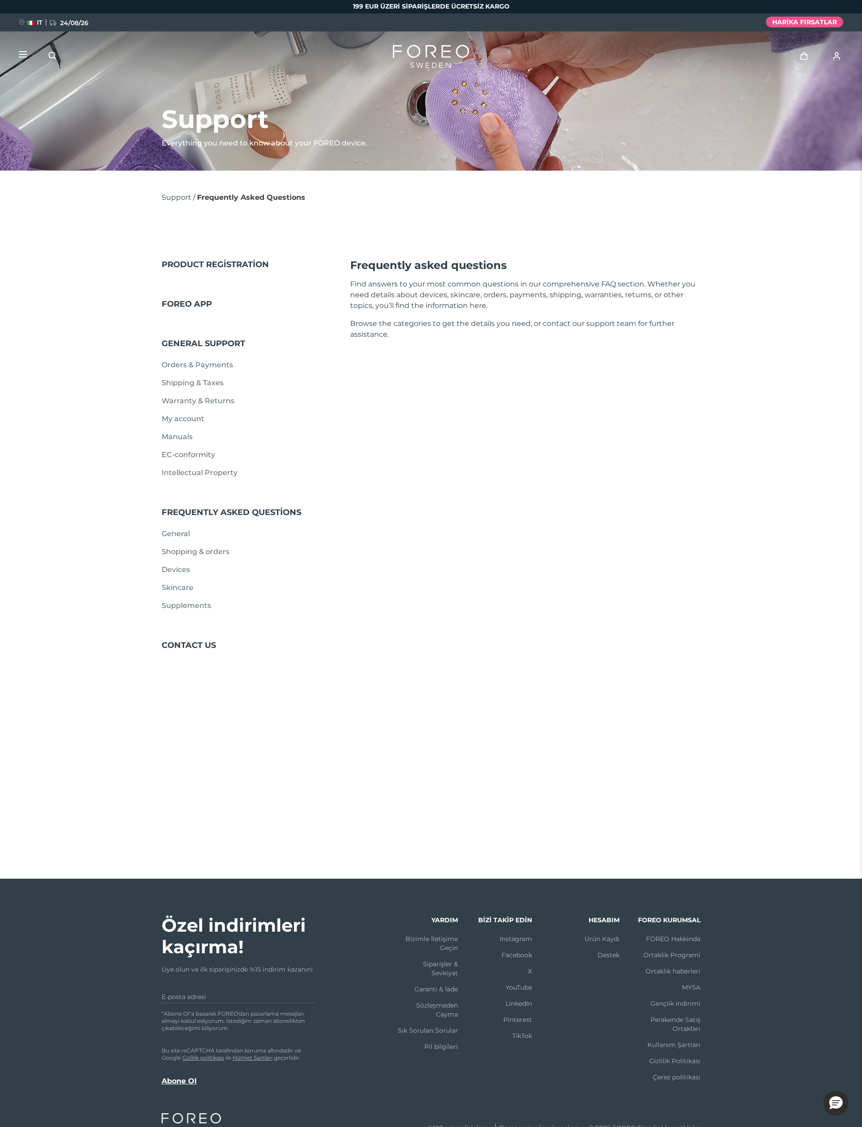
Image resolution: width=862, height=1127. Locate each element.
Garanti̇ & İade (436, 989)
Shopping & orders (195, 551)
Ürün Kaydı (602, 939)
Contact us (189, 645)
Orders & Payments (197, 365)
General (176, 533)
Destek (609, 955)
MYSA (691, 987)
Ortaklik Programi (671, 955)
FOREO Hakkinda (673, 939)
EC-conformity (188, 454)
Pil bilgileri (441, 1047)
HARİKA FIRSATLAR (804, 22)
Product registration (215, 264)
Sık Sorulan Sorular (428, 1030)
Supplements (186, 605)
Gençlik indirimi (675, 1003)
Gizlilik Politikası (674, 1061)
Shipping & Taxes (193, 383)
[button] (836, 1103)
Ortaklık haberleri (673, 971)
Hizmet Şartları (253, 1057)
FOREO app (187, 304)
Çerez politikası (676, 1077)
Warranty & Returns (198, 400)
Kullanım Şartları (673, 1045)
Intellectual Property (199, 472)
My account (183, 418)
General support (203, 343)
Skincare (178, 587)
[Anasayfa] (431, 58)
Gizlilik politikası (203, 1057)
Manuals (177, 436)
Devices (176, 569)
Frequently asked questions (231, 512)
